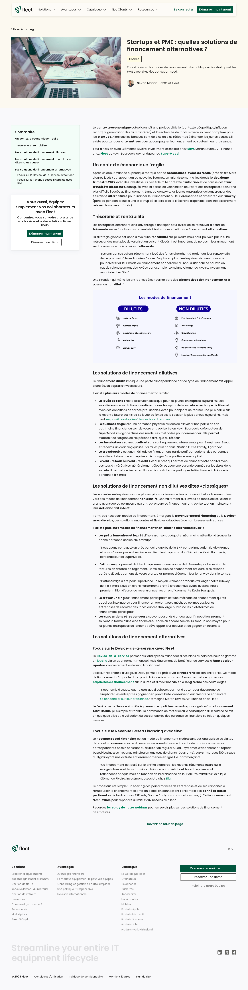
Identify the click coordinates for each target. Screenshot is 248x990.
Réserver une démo (45, 242)
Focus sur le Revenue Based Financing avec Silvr (44, 181)
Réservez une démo (208, 877)
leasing (102, 661)
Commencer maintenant (208, 868)
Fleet (104, 153)
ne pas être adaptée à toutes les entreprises (138, 419)
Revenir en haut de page (165, 824)
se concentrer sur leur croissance (124, 699)
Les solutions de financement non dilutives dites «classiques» (43, 161)
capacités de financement (113, 682)
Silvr (190, 149)
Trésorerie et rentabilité (31, 145)
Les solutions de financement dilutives (40, 152)
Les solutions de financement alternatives (43, 169)
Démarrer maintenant (215, 9)
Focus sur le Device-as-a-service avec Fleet (45, 175)
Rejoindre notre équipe (208, 886)
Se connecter (183, 9)
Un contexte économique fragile (36, 138)
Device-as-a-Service (113, 656)
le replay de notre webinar (127, 807)
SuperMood (170, 153)
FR (228, 849)
